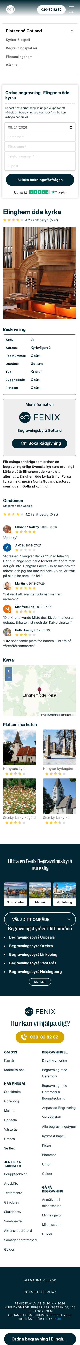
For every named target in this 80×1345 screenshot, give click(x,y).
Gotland (37, 364)
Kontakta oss (14, 1070)
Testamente (13, 1193)
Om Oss (10, 1052)
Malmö (9, 1111)
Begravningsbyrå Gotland (39, 430)
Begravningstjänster (55, 1052)
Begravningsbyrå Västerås (32, 963)
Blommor (49, 1155)
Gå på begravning (52, 1189)
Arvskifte (11, 1183)
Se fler (40, 981)
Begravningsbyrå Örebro (31, 946)
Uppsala (10, 1120)
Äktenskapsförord (18, 1230)
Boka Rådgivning (45, 443)
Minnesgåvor (52, 1215)
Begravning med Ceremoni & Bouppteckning (54, 1092)
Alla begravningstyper (59, 1126)
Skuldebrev (13, 1212)
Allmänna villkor (40, 1280)
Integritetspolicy (40, 1291)
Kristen (36, 372)
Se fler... (10, 1148)
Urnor (46, 1164)
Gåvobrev (11, 1202)
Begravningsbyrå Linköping (33, 954)
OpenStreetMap (51, 714)
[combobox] (40, 919)
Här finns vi (14, 1084)
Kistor (46, 1145)
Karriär (9, 1060)
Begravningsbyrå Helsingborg (35, 971)
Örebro (9, 1139)
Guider (47, 1174)
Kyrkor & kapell (53, 1136)
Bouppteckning (15, 1174)
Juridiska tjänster (12, 1164)
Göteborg (11, 1101)
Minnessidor (51, 1225)
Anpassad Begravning (59, 1108)
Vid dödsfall (51, 1117)
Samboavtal (13, 1221)
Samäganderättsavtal (20, 1240)
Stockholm (12, 1092)
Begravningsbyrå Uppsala (32, 937)
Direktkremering (54, 1060)
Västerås (10, 1129)
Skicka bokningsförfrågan (40, 180)
